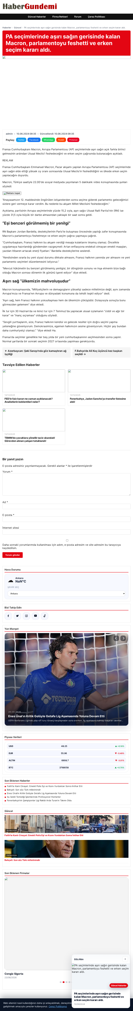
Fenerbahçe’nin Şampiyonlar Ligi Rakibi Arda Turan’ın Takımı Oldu (39, 800)
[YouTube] (35, 616)
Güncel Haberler (37, 16)
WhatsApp (48, 140)
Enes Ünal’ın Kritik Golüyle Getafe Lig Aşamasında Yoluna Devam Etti (41, 793)
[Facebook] (8, 616)
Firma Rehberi (60, 16)
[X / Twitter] (17, 616)
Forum (77, 16)
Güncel (17, 27)
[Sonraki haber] (123, 638)
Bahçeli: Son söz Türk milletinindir (24, 789)
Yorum (7, 471)
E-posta (8, 515)
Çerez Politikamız (58, 1006)
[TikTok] (44, 616)
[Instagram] (26, 616)
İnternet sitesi (10, 527)
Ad (5, 502)
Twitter (21, 140)
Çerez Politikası (96, 16)
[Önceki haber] (116, 638)
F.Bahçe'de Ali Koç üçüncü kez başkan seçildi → (98, 352)
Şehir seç (13, 587)
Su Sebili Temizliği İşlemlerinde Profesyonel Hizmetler (34, 797)
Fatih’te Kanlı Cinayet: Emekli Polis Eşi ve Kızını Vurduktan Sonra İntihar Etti (44, 786)
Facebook (34, 140)
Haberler (6, 27)
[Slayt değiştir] (61, 982)
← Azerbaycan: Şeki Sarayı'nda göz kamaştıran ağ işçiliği (35, 352)
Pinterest (73, 140)
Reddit (61, 140)
